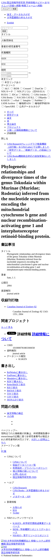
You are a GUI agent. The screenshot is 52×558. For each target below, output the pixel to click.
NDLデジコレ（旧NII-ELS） (31, 91)
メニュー (6, 9)
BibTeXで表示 (14, 390)
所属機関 (5, 52)
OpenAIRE (10, 106)
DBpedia (42, 97)
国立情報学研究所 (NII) (24, 477)
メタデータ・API (21, 496)
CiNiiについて (20, 462)
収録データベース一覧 (24, 465)
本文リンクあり (12, 82)
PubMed (38, 100)
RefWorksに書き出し (17, 372)
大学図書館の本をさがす (19, 17)
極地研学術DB (42, 103)
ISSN (3, 58)
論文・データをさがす (18, 14)
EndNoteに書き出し (17, 375)
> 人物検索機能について (24, 130)
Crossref (27, 88)
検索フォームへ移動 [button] (32, 5)
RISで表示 (12, 387)
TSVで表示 (12, 393)
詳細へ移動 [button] (15, 5)
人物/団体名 (7, 40)
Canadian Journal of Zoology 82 (22, 306)
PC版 (3, 451)
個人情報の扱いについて (25, 471)
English (10, 22)
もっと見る (7, 327)
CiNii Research (20, 488)
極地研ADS (24, 103)
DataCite (39, 88)
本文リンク (7, 79)
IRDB (16, 88)
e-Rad (16, 100)
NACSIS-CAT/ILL (25, 97)
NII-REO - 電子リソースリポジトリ (31, 535)
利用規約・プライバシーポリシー (30, 468)
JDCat (14, 94)
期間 (3, 70)
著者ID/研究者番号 (10, 46)
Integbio (27, 100)
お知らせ (17, 507)
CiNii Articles (40, 94)
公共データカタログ (29, 106)
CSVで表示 (12, 396)
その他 (10, 416)
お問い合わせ (20, 474)
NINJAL (25, 94)
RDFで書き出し (15, 381)
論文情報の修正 (15, 413)
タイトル (5, 34)
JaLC (7, 88)
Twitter (16, 513)
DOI (3, 64)
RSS (15, 510)
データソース (8, 85)
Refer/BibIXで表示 (16, 384)
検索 (14, 9)
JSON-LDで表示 (15, 399)
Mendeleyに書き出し (17, 378)
